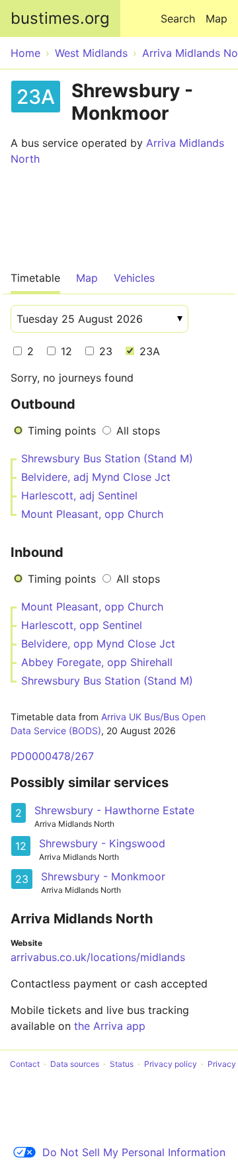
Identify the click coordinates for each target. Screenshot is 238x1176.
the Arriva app (109, 1025)
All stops (138, 430)
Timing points (62, 430)
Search (178, 18)
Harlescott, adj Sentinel (79, 495)
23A (148, 351)
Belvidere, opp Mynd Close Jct (98, 643)
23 (104, 351)
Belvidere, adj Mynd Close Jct (96, 476)
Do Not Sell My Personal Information (133, 1152)
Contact (25, 1064)
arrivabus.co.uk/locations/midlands (98, 957)
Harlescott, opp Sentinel (81, 625)
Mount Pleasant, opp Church (92, 514)
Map (216, 18)
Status (122, 1064)
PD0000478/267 (52, 756)
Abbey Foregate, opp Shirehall (97, 662)
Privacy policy (170, 1064)
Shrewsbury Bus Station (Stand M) (107, 458)
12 (65, 351)
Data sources (74, 1064)
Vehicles (134, 277)
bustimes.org (60, 18)
